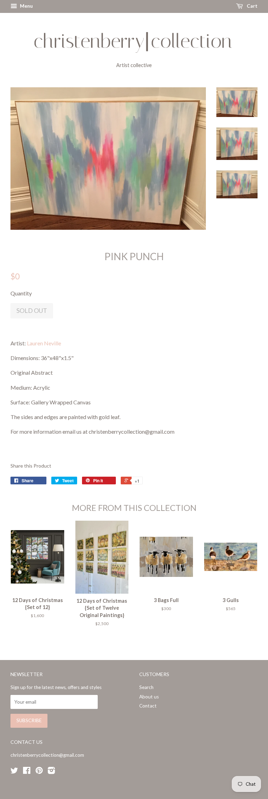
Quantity (21, 293)
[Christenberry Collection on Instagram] (51, 772)
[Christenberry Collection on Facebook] (27, 772)
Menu (26, 6)
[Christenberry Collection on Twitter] (14, 772)
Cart (252, 6)
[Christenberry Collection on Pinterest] (39, 772)
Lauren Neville (44, 343)
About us (149, 696)
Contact (148, 706)
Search (146, 687)
